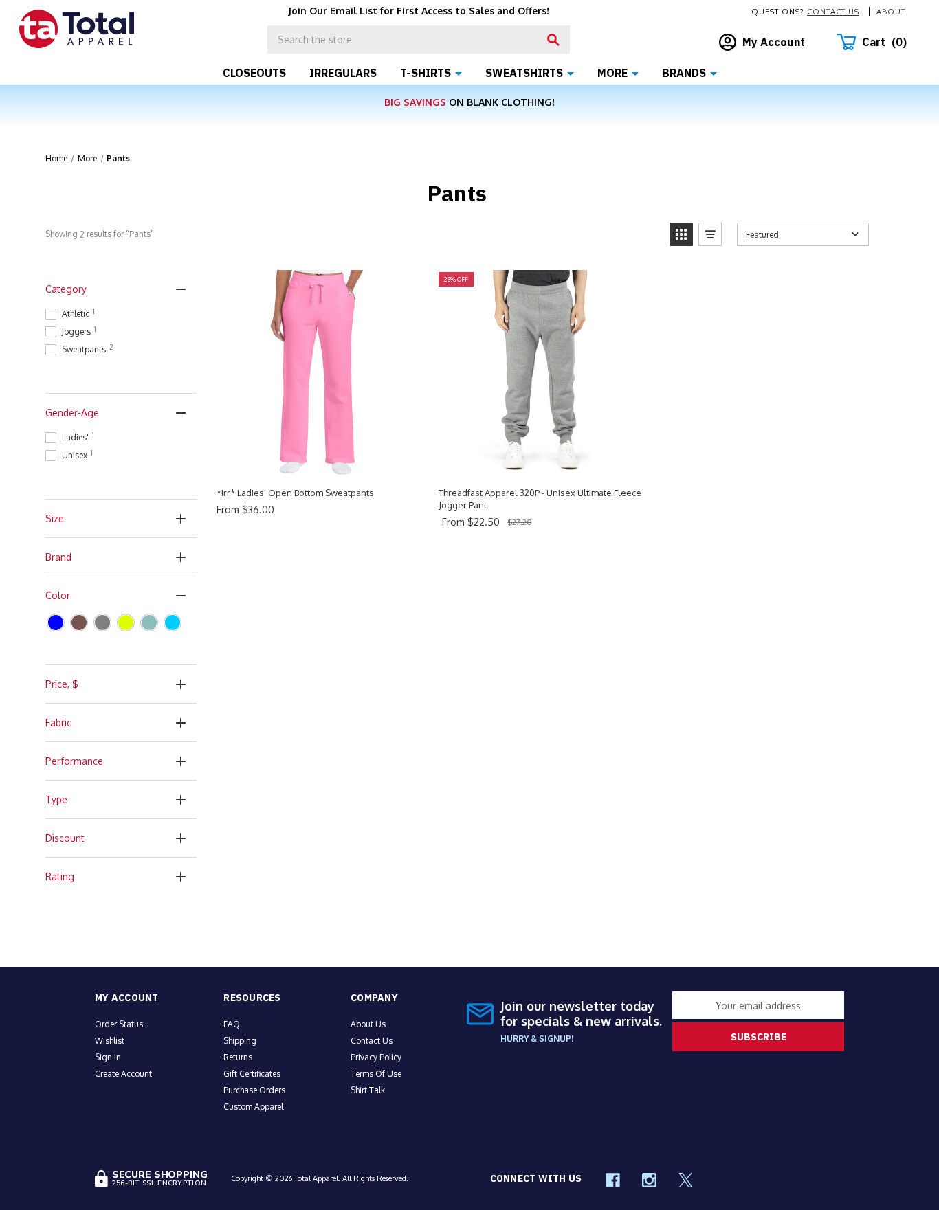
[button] (681, 234)
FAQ (231, 1024)
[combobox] (418, 39)
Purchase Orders (254, 1090)
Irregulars (343, 73)
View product (318, 461)
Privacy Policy (376, 1057)
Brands (684, 73)
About (890, 11)
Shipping (239, 1040)
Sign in (108, 1057)
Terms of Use (376, 1073)
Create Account (123, 1073)
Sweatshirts (524, 73)
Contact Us (833, 11)
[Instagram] (649, 1180)
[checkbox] (55, 622)
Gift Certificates (251, 1073)
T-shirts (425, 73)
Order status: (120, 1024)
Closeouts (254, 73)
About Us (368, 1024)
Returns (237, 1057)
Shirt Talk (368, 1090)
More (612, 73)
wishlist (109, 1040)
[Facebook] (613, 1180)
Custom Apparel (253, 1106)
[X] (685, 1180)
